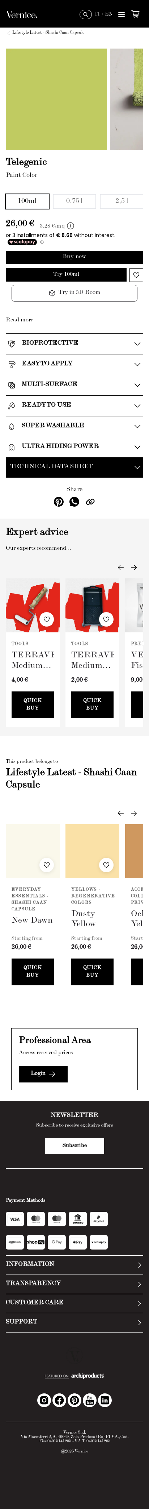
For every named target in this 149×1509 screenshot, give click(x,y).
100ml (27, 201)
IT (97, 14)
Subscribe (75, 1146)
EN (109, 14)
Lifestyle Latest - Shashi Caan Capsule (48, 33)
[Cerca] (86, 14)
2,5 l (121, 201)
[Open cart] (135, 14)
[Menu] (121, 14)
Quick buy (33, 704)
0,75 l (74, 201)
